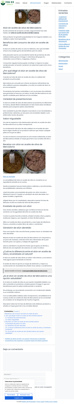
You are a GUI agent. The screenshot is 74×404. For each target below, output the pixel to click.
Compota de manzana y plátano (63, 26)
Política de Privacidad (29, 402)
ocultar (16, 311)
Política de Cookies (51, 402)
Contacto (68, 3)
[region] (19, 390)
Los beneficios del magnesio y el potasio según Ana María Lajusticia (26, 341)
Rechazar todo (25, 395)
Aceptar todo (18, 398)
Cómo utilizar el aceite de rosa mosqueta (64, 46)
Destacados (56, 3)
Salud (25, 3)
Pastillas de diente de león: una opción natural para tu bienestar (25, 339)
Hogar (46, 3)
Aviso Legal (40, 402)
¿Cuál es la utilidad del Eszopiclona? (63, 19)
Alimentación (35, 3)
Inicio (18, 3)
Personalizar (11, 395)
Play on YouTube (9, 177)
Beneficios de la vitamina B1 (64, 40)
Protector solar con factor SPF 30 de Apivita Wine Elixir (64, 33)
